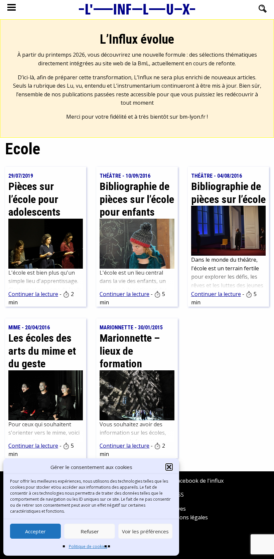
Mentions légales (186, 517)
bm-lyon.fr (192, 116)
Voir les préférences (145, 531)
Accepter (35, 531)
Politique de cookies (88, 546)
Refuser (90, 531)
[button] (169, 467)
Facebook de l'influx (198, 480)
